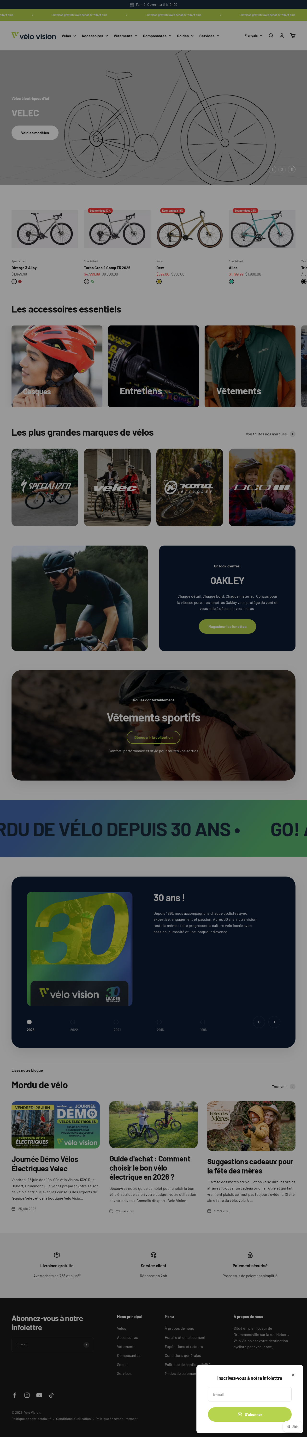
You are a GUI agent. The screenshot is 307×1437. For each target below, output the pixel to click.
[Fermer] (293, 1375)
